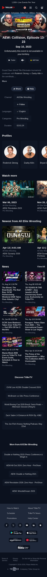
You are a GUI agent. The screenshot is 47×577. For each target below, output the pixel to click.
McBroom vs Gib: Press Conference (23, 396)
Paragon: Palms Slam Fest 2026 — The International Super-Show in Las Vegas (35, 326)
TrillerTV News (34, 513)
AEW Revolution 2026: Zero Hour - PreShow (23, 482)
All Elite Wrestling (24, 97)
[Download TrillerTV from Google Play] (16, 533)
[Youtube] (27, 525)
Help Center (33, 518)
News (38, 13)
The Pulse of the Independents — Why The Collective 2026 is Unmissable (35, 357)
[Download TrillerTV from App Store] (31, 533)
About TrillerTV (34, 508)
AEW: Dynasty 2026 (11, 253)
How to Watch (13, 508)
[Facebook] (6, 525)
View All (41, 267)
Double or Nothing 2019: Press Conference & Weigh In (23, 455)
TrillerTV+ (24, 13)
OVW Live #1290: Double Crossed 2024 (24, 387)
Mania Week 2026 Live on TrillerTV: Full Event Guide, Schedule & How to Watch (11, 357)
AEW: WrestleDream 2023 (23, 491)
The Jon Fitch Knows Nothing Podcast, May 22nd (23, 425)
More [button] (4, 81)
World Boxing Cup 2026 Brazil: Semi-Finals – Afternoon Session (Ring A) (23, 405)
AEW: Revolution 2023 (12, 208)
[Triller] (40, 525)
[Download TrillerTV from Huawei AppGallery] (31, 540)
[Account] (42, 8)
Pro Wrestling (22, 118)
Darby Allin (36, 73)
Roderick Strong (22, 73)
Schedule (15, 13)
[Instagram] (20, 525)
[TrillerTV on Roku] (23, 547)
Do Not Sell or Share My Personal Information (34, 559)
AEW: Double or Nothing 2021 (23, 474)
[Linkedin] (33, 525)
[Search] (36, 8)
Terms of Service (5, 559)
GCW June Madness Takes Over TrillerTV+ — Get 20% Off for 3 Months (12, 326)
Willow (32, 13)
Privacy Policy (15, 559)
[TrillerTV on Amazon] (15, 540)
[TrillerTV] (8, 7)
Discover (6, 13)
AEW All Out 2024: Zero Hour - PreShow (23, 465)
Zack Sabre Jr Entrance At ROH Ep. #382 (23, 415)
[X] (13, 525)
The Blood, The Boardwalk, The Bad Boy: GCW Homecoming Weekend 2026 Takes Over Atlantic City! (11, 293)
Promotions (12, 518)
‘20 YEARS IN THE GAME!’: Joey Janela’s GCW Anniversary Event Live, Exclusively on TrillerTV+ (34, 293)
